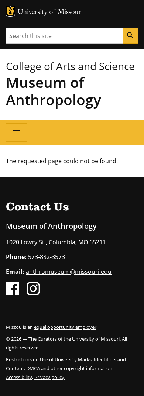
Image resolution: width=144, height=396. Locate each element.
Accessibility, (19, 377)
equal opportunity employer (65, 327)
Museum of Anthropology (53, 90)
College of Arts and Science (70, 66)
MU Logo (10, 11)
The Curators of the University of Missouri (74, 338)
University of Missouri (50, 12)
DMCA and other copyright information (69, 368)
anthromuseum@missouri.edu (69, 272)
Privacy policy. (49, 377)
